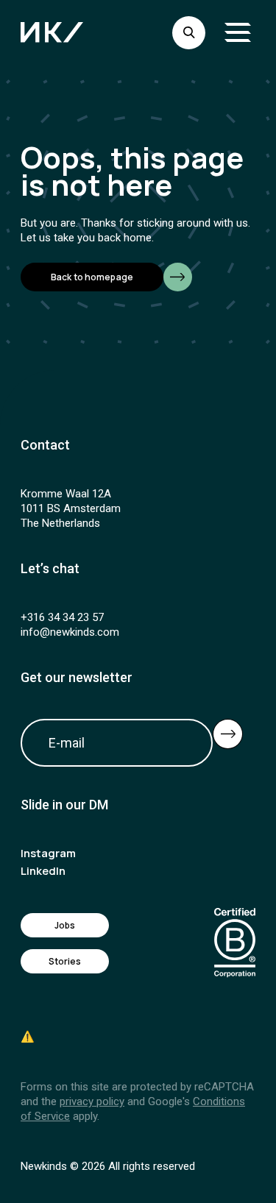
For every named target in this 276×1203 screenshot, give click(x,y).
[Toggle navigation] (237, 32)
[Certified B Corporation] (234, 943)
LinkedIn (43, 871)
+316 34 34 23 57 (62, 617)
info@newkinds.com (70, 632)
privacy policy (92, 1101)
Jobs (64, 925)
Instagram (48, 853)
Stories (65, 961)
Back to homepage (92, 277)
